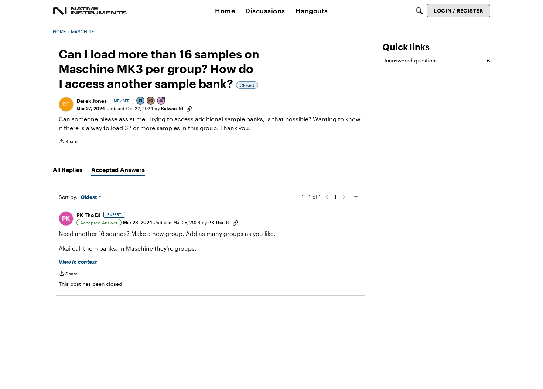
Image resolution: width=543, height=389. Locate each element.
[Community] (90, 11)
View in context (78, 261)
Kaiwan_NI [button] (172, 108)
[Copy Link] (189, 108)
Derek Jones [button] (91, 101)
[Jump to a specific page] (356, 197)
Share (68, 142)
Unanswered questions (436, 60)
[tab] (67, 169)
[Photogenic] (140, 101)
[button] (66, 104)
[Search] (419, 10)
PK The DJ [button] (88, 215)
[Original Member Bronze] (151, 101)
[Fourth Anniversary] (161, 101)
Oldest (89, 197)
